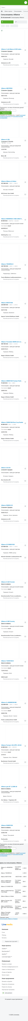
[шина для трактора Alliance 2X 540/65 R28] (14, 534)
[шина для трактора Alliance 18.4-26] (14, 457)
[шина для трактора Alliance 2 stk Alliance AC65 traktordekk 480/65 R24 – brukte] (14, 38)
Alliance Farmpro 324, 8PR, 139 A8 (11, 745)
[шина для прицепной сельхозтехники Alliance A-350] (14, 129)
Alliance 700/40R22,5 (7, 264)
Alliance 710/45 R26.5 (7, 661)
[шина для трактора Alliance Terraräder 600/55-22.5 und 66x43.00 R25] (14, 331)
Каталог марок (5, 975)
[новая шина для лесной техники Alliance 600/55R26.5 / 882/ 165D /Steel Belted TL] (14, 208)
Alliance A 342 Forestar (8, 582)
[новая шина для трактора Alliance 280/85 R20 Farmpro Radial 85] (14, 370)
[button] (25, 2)
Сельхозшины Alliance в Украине (9, 918)
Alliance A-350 (5, 139)
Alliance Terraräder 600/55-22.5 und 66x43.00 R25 (5, 914)
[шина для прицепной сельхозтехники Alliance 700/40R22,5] (14, 253)
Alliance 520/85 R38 (7, 825)
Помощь (4, 935)
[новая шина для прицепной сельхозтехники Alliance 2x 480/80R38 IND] (14, 692)
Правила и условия (7, 964)
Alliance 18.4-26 (5, 467)
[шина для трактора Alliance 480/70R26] (14, 77)
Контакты (4, 937)
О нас (3, 932)
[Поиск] (25, 7)
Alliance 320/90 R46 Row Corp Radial (12, 422)
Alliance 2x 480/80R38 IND (9, 702)
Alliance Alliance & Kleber (8, 181)
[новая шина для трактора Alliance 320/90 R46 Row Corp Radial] (14, 411)
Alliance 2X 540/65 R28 (8, 544)
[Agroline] (2, 11)
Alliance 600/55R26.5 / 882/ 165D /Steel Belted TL (7, 907)
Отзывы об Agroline (7, 972)
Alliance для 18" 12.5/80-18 (9, 786)
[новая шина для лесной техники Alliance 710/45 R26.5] (14, 650)
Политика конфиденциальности (10, 966)
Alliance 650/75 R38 (7, 302)
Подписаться (5, 113)
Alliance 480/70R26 (6, 88)
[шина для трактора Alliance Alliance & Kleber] (14, 170)
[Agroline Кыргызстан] (10, 2)
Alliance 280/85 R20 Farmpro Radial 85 (12, 381)
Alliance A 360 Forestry (8, 621)
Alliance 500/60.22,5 (7, 505)
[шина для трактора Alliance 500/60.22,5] (14, 494)
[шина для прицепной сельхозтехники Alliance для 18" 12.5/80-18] (14, 776)
